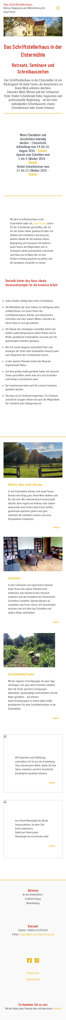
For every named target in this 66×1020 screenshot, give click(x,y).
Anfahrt (57, 1008)
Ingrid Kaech (39, 223)
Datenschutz (33, 979)
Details (42, 151)
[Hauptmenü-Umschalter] (58, 8)
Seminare (14, 578)
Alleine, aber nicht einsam (25, 484)
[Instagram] (36, 960)
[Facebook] (29, 960)
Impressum (33, 973)
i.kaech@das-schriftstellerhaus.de (37, 934)
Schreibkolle (16, 674)
